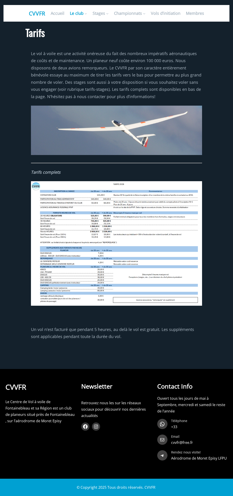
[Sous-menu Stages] (107, 13)
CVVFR (37, 13)
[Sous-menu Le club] (86, 13)
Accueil (57, 13)
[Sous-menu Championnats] (144, 13)
